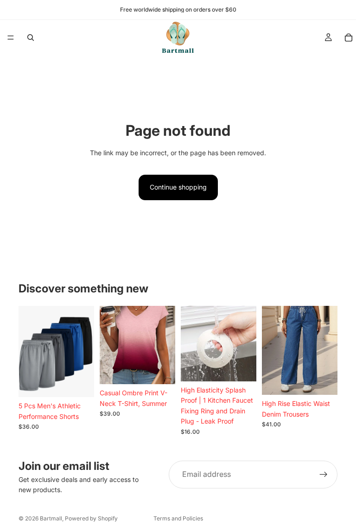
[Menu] (10, 37)
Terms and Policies (178, 518)
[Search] (30, 37)
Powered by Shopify (91, 518)
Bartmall (51, 518)
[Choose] (323, 381)
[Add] (79, 382)
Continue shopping (178, 187)
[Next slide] (246, 343)
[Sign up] (323, 474)
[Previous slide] (191, 343)
